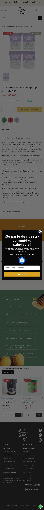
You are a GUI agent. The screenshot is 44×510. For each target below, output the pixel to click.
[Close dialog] (40, 232)
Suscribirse (22, 274)
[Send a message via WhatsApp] (40, 506)
